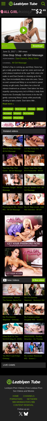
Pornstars (16, 399)
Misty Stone (33, 58)
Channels (28, 396)
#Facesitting (7, 113)
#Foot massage (28, 113)
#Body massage (20, 109)
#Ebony (40, 109)
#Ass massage (8, 109)
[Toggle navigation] (3, 4)
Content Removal (23, 405)
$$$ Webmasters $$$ (23, 402)
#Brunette (31, 109)
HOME (16, 396)
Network (32, 399)
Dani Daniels (21, 58)
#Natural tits (7, 117)
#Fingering (17, 113)
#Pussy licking (18, 117)
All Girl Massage (19, 63)
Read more (7, 104)
